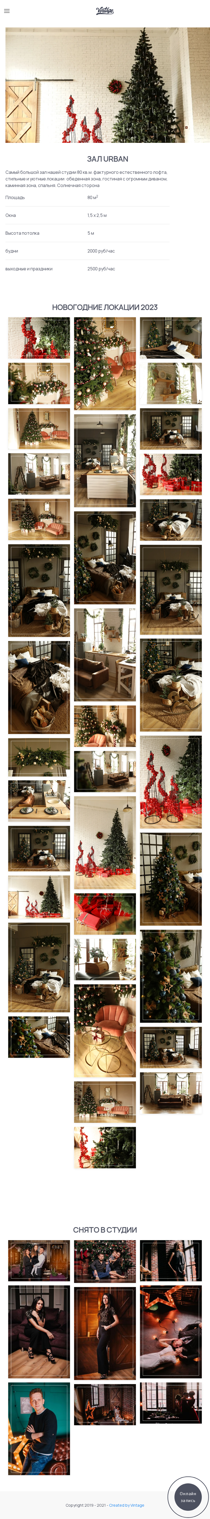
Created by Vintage (126, 1505)
